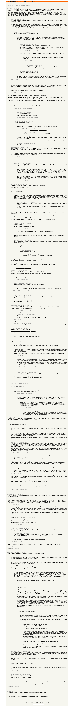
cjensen (9, 686)
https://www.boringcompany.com (17, 386)
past (17, 1)
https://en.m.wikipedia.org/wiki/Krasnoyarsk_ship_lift (24, 226)
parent (21, 19)
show (28, 1)
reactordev (30, 65)
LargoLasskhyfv (14, 209)
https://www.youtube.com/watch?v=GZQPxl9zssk (54, 360)
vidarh (12, 427)
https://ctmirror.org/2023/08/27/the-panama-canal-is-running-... (24, 517)
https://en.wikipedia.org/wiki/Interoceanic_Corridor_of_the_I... (30, 495)
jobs (30, 1)
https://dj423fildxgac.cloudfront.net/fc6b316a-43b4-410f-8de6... (47, 306)
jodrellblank (16, 266)
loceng (12, 383)
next (17, 8)
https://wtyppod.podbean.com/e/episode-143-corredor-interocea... (21, 546)
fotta (17, 128)
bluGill (18, 74)
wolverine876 (13, 319)
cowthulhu (13, 156)
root (24, 32)
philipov (21, 44)
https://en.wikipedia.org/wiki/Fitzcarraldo (23, 268)
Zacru (12, 489)
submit (33, 1)
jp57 (9, 8)
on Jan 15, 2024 (30, 60)
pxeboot (15, 163)
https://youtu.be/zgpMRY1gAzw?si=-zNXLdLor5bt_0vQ (40, 455)
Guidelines (27, 702)
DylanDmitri (13, 290)
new (15, 1)
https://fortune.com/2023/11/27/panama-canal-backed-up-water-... (25, 439)
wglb (12, 5)
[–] (18, 8)
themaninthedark (20, 117)
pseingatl (9, 679)
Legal (40, 702)
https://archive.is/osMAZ (12, 549)
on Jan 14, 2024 (16, 5)
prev (33, 50)
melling (12, 338)
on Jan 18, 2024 (25, 180)
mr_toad (15, 323)
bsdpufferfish (13, 674)
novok (18, 355)
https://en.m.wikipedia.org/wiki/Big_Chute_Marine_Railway (25, 237)
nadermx (12, 279)
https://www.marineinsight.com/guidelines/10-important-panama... (25, 519)
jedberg (9, 417)
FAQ (30, 702)
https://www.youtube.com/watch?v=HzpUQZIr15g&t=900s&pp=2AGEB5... (47, 288)
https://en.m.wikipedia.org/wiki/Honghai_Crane (56, 100)
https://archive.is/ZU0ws (15, 21)
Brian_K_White (13, 480)
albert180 (15, 193)
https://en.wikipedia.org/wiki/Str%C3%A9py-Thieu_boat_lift (45, 133)
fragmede (15, 310)
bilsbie (9, 92)
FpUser (15, 240)
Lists (32, 702)
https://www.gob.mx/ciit (14, 496)
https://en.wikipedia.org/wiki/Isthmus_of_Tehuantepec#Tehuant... (23, 260)
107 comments (28, 5)
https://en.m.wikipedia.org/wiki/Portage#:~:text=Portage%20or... (43, 264)
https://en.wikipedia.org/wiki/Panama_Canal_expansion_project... (54, 169)
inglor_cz (15, 376)
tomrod (21, 180)
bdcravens (16, 121)
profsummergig (13, 184)
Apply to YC (44, 702)
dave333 (12, 147)
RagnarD (15, 524)
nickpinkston (13, 461)
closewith (18, 372)
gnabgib (9, 548)
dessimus (12, 102)
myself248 (15, 465)
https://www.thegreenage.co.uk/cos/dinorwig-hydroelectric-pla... (24, 522)
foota (12, 263)
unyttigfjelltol (16, 223)
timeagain (12, 528)
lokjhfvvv (18, 143)
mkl (17, 112)
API (34, 702)
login (66, 1)
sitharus (15, 344)
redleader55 (16, 571)
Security (37, 702)
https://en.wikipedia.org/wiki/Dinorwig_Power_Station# (22, 520)
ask (25, 1)
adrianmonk (19, 136)
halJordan (21, 71)
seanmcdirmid (16, 295)
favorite (24, 5)
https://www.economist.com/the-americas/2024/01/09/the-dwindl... (50, 20)
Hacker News (11, 1)
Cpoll (12, 670)
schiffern (9, 691)
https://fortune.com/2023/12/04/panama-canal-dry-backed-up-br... (23, 663)
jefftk (20, 50)
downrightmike (13, 651)
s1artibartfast (13, 473)
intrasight (15, 32)
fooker (21, 250)
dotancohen (13, 257)
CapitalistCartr (16, 108)
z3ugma (9, 541)
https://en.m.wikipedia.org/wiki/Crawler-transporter (55, 97)
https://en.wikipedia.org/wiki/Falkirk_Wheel (38, 130)
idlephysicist (13, 657)
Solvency (12, 328)
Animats (12, 270)
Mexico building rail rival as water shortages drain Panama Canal (21, 4)
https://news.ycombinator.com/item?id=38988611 (37, 692)
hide (19, 5)
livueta (12, 19)
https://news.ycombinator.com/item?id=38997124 (38, 615)
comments (21, 1)
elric (20, 132)
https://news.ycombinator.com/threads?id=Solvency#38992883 (23, 331)
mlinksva (9, 494)
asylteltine (15, 283)
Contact (47, 702)
